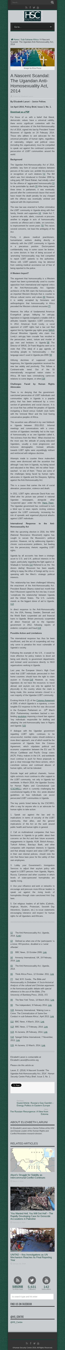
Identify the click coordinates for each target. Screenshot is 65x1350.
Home (16, 39)
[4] (40, 213)
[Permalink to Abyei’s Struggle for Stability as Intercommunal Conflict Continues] (32, 1171)
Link (19, 936)
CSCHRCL (16, 789)
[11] (31, 565)
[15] (24, 726)
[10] (43, 379)
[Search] (52, 2)
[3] (36, 186)
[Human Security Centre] (32, 16)
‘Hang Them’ (48, 503)
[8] (48, 342)
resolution (22, 716)
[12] (12, 604)
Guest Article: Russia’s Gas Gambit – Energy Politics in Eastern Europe (35, 1103)
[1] (44, 174)
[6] (44, 297)
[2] (53, 183)
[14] (31, 680)
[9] (51, 355)
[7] (49, 306)
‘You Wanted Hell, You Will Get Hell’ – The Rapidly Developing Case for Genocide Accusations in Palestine (31, 1216)
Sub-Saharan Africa (29, 39)
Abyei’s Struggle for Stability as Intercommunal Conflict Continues (27, 1176)
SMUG (51, 330)
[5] (42, 225)
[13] (39, 628)
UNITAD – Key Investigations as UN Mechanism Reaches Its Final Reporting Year (31, 1257)
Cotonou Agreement (45, 700)
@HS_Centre (17, 1317)
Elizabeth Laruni (27, 96)
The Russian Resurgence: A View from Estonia (29, 1111)
